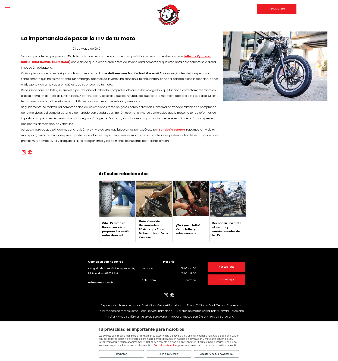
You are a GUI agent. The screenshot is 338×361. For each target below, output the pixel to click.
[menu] (7, 8)
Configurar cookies (169, 354)
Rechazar (121, 354)
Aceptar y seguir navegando (216, 354)
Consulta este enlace (166, 345)
